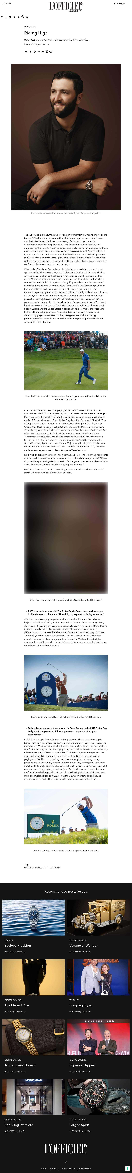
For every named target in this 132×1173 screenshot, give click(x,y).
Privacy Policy (68, 1168)
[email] (2, 17)
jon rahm (55, 868)
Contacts (54, 1168)
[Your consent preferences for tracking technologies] (127, 1168)
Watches (29, 27)
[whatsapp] (23, 17)
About (44, 1168)
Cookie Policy (84, 1168)
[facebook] (6, 17)
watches (29, 868)
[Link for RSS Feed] (66, 1162)
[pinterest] (10, 17)
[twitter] (18, 17)
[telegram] (27, 17)
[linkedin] (14, 17)
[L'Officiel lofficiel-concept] (66, 7)
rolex (38, 868)
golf (46, 868)
